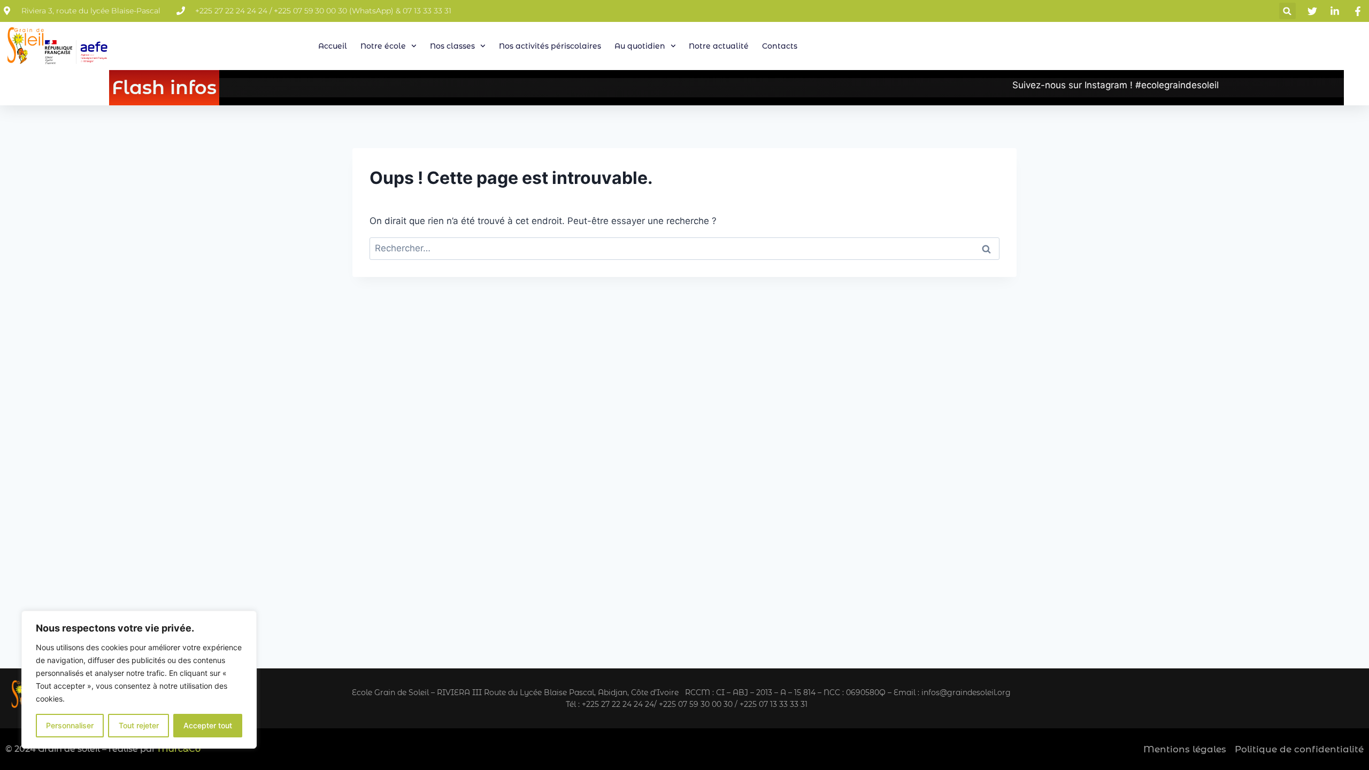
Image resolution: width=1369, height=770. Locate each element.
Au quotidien (639, 46)
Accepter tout (207, 725)
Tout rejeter (139, 725)
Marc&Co (179, 749)
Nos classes (452, 46)
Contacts (779, 46)
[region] (139, 680)
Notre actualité (719, 46)
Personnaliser (70, 725)
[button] (1287, 11)
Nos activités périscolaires (550, 46)
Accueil (332, 46)
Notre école (383, 46)
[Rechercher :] (684, 248)
